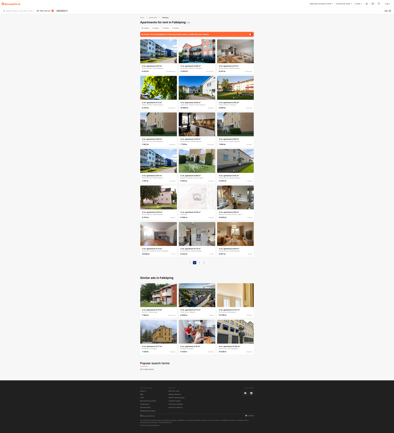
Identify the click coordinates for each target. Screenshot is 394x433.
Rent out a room (174, 391)
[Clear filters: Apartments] (66, 10)
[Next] (204, 262)
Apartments (153, 17)
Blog (141, 394)
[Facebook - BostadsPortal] (245, 393)
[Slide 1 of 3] (195, 61)
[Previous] (190, 262)
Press (142, 397)
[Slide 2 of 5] (234, 61)
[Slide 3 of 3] (198, 61)
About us (143, 391)
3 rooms (165, 28)
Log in (387, 4)
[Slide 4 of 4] (237, 98)
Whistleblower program (148, 411)
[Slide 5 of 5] (238, 61)
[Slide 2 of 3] (197, 61)
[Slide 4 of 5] (236, 61)
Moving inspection (175, 394)
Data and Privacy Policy (148, 401)
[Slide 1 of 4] (233, 98)
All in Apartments (147, 369)
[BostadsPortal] (11, 3)
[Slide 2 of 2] (159, 61)
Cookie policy (144, 404)
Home (142, 17)
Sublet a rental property (177, 397)
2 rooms (155, 28)
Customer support (175, 401)
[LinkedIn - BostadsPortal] (251, 393)
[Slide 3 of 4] (236, 98)
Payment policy (145, 407)
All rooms (145, 28)
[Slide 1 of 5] (233, 61)
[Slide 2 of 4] (234, 98)
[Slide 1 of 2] (158, 61)
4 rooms (175, 28)
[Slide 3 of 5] (235, 61)
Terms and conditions (176, 404)
